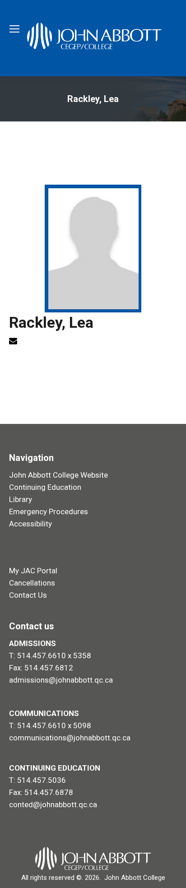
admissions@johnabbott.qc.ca (61, 679)
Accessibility (30, 523)
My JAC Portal (33, 570)
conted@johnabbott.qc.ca (53, 804)
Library (20, 499)
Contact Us (28, 595)
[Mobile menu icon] (14, 28)
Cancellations (32, 582)
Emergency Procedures (48, 511)
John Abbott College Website (58, 474)
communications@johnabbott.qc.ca (69, 737)
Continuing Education (45, 487)
